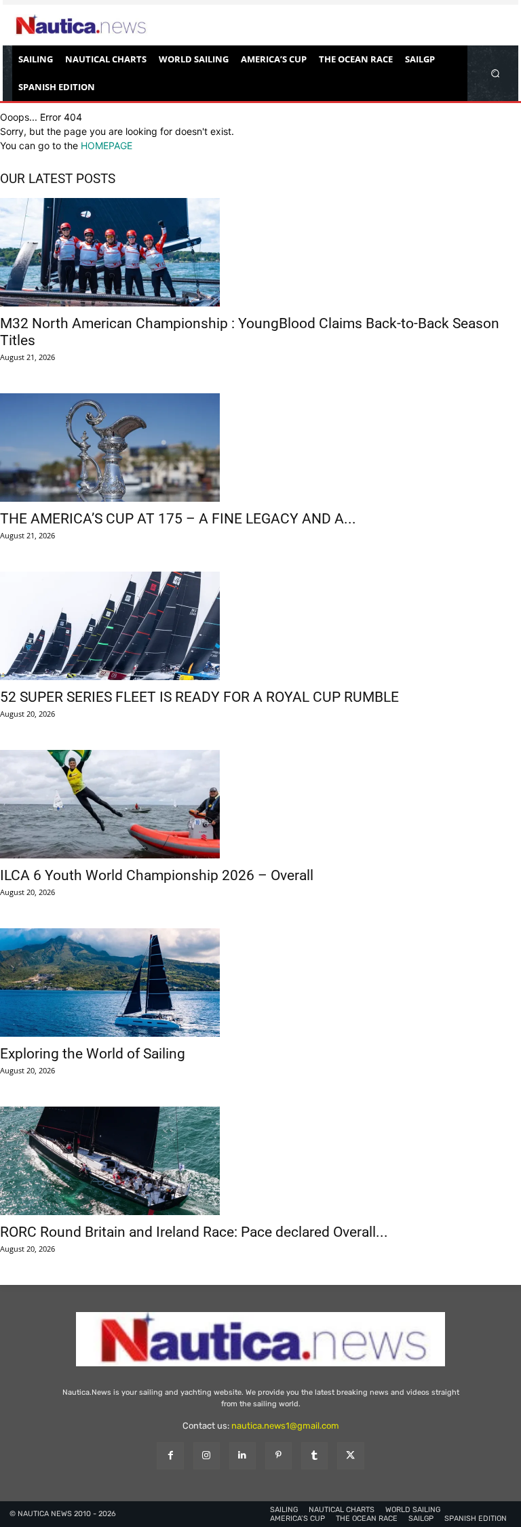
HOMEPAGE (106, 145)
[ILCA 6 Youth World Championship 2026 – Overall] (260, 804)
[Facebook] (170, 1455)
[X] (350, 1455)
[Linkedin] (242, 1455)
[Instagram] (206, 1455)
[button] (495, 73)
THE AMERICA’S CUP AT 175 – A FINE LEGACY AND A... (178, 519)
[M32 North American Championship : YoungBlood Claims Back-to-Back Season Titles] (260, 252)
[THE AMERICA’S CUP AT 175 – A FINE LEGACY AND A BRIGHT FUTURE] (260, 447)
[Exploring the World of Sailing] (260, 982)
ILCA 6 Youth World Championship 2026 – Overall (156, 875)
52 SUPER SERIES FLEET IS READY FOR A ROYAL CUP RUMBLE (199, 697)
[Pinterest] (278, 1455)
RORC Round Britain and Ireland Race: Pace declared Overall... (194, 1232)
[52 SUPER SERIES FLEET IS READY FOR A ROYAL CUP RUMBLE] (260, 626)
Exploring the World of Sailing (92, 1054)
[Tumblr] (314, 1455)
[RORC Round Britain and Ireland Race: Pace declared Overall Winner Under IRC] (260, 1161)
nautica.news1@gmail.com (285, 1426)
